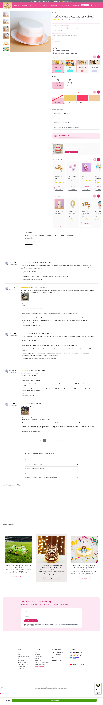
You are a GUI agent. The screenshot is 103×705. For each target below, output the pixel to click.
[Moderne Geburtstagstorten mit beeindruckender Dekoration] (51, 549)
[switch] (98, 693)
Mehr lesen (44, 268)
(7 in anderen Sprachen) (74, 19)
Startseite (54, 12)
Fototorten (16, 5)
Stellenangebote (21, 666)
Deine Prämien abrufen (23, 664)
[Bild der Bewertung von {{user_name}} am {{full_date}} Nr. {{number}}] (25, 297)
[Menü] (100, 684)
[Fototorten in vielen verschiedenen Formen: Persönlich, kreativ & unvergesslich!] (84, 549)
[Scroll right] (98, 159)
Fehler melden (21, 660)
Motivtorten (44, 5)
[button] (2, 689)
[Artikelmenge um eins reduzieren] (54, 43)
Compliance (37, 654)
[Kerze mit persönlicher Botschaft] (59, 209)
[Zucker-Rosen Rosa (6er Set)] (86, 172)
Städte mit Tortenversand (23, 656)
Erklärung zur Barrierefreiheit (42, 662)
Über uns (20, 658)
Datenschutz (38, 660)
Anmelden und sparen (31, 621)
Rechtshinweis (38, 656)
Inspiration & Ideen (22, 662)
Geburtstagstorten (26, 5)
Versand (19, 654)
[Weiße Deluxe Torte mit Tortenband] (10, 502)
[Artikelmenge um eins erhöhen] (60, 43)
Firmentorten (85, 5)
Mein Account (21, 668)
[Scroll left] (94, 159)
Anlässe (36, 5)
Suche (19, 652)
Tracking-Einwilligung (40, 664)
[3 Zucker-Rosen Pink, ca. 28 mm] (73, 172)
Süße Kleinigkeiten (65, 5)
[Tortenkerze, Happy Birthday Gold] (59, 173)
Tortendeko (76, 5)
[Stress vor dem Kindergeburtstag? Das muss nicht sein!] (18, 549)
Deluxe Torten (54, 5)
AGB (36, 652)
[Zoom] (30, 31)
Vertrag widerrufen (39, 666)
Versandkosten (58, 703)
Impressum (37, 658)
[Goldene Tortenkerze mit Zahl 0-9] (73, 210)
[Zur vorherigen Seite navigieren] (40, 440)
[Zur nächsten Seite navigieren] (62, 440)
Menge (54, 40)
